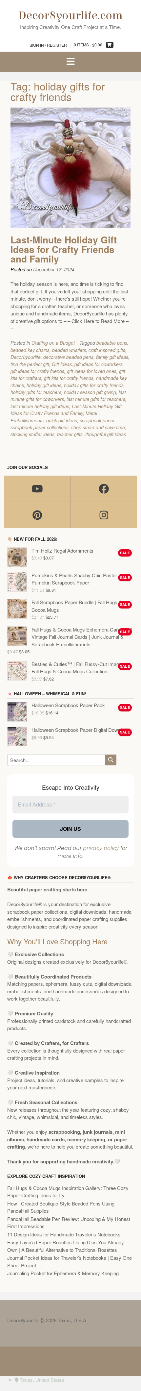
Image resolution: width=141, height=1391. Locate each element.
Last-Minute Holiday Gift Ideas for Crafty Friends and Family (63, 249)
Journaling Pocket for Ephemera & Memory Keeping (63, 1273)
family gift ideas (112, 357)
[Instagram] (103, 515)
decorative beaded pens (68, 357)
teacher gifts (70, 434)
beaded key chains (30, 350)
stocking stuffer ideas (32, 434)
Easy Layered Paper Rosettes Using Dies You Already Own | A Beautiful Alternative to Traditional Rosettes (65, 1246)
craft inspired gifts (107, 350)
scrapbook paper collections (39, 427)
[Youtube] (37, 489)
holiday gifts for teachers (35, 392)
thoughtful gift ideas (105, 434)
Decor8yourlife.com (70, 15)
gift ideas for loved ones (91, 371)
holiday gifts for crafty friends (94, 385)
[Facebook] (103, 489)
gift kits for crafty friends (68, 378)
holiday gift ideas (44, 385)
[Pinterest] (37, 515)
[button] (70, 62)
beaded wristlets (69, 350)
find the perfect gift (29, 364)
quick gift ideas (61, 420)
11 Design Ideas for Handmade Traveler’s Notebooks (64, 1234)
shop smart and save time (98, 427)
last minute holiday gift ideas (39, 406)
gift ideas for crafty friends (37, 371)
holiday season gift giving (90, 392)
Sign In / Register (48, 45)
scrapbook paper (97, 420)
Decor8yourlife (25, 357)
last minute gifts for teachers (96, 399)
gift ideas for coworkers (98, 364)
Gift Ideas (62, 364)
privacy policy (101, 848)
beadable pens (111, 342)
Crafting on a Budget (53, 342)
